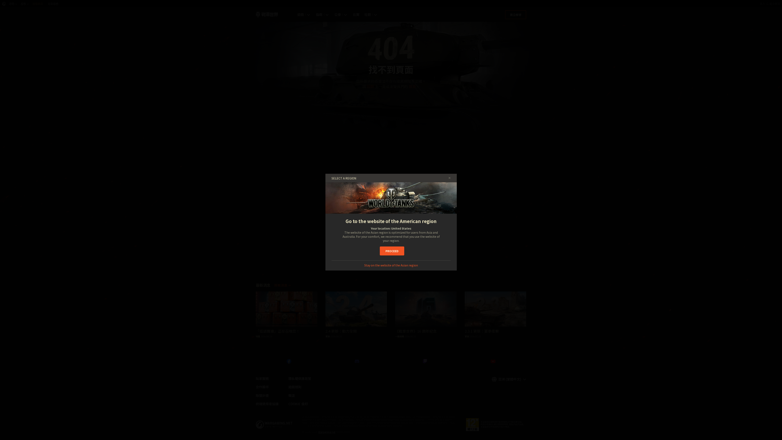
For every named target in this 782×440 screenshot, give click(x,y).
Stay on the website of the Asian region (391, 265)
